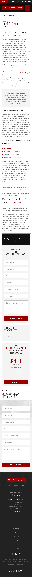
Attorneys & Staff (16, 528)
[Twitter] (20, 554)
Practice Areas (16, 532)
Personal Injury (13, 15)
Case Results (16, 536)
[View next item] (19, 372)
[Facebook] (12, 554)
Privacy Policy (16, 548)
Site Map (16, 544)
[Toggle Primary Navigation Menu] (27, 8)
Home (3, 15)
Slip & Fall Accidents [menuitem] (12, 336)
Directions (17, 495)
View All (15, 382)
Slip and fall (7, 148)
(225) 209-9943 (26, 1)
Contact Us (16, 540)
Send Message (15, 318)
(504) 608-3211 (16, 508)
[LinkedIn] (16, 554)
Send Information (15, 464)
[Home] (11, 8)
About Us (16, 524)
